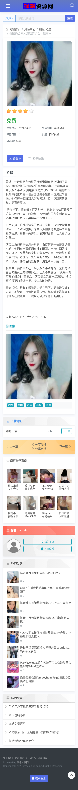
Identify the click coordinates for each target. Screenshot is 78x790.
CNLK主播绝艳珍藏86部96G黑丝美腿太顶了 (45, 589)
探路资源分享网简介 (21, 740)
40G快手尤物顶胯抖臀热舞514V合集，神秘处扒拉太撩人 (45, 634)
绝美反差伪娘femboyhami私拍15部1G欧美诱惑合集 (45, 679)
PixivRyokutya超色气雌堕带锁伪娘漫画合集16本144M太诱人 (45, 664)
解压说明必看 (17, 715)
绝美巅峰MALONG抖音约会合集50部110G (30, 515)
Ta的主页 (49, 542)
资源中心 (29, 29)
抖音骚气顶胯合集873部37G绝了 (40, 573)
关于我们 (8, 758)
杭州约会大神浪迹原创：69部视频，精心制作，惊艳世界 (64, 515)
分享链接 (40, 448)
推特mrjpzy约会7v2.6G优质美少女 (47, 515)
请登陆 (17, 158)
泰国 (20, 405)
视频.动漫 (45, 29)
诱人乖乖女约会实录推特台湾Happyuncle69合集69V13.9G (13, 487)
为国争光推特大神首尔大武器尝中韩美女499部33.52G (64, 487)
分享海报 (40, 444)
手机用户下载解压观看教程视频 (28, 706)
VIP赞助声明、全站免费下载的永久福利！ (34, 732)
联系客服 (40, 778)
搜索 (70, 18)
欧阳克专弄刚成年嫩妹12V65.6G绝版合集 (30, 487)
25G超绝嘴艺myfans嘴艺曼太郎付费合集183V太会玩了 (47, 487)
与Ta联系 (49, 549)
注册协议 (42, 758)
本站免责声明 (17, 723)
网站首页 (15, 29)
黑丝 (48, 405)
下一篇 (64, 446)
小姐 (39, 405)
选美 (29, 405)
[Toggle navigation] (8, 6)
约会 (10, 405)
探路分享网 (23, 762)
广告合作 (31, 758)
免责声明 (19, 758)
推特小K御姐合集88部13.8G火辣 (13, 515)
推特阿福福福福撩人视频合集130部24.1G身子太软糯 (45, 649)
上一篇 (14, 446)
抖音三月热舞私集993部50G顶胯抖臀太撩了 (44, 619)
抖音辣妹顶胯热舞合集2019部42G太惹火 (45, 602)
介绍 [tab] (10, 172)
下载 (67, 431)
